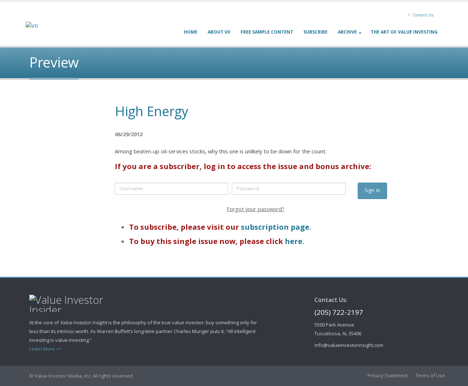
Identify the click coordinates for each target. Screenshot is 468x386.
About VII (219, 32)
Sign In (372, 190)
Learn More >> (45, 348)
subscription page (275, 227)
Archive (347, 32)
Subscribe (315, 32)
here (293, 241)
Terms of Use (430, 375)
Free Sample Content (267, 32)
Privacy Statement (387, 375)
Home (190, 32)
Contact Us (422, 15)
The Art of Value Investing (404, 32)
